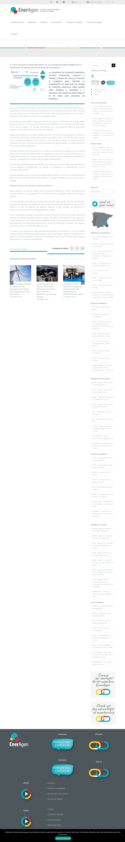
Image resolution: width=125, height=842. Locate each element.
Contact (51, 809)
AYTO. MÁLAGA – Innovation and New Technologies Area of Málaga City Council (103, 654)
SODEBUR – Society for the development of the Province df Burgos (102, 513)
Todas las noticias (100, 89)
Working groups (54, 825)
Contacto (51, 783)
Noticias (24, 249)
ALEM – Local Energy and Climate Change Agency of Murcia (101, 637)
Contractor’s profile (55, 814)
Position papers (54, 820)
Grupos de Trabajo (55, 799)
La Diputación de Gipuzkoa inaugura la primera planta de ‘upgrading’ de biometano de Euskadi (73, 289)
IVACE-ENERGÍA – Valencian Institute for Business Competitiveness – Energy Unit (103, 367)
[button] (11, 283)
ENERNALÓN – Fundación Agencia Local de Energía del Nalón (102, 594)
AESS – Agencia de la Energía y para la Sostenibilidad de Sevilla (102, 545)
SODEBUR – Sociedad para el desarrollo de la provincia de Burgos (102, 445)
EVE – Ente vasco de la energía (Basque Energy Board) (100, 343)
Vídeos (96, 94)
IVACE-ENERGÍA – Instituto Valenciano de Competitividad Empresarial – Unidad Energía (103, 295)
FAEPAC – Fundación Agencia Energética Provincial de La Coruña (102, 428)
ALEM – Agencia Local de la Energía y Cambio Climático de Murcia (103, 562)
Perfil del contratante (56, 788)
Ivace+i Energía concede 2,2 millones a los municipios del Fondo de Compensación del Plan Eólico (20, 289)
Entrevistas (98, 92)
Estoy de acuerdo (63, 838)
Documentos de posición (58, 794)
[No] (122, 835)
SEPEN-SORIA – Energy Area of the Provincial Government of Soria (103, 504)
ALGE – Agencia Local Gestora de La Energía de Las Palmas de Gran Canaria (102, 572)
